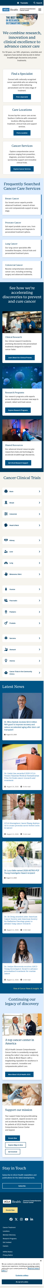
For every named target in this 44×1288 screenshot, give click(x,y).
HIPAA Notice (7, 1252)
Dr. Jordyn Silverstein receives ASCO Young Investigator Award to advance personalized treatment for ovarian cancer (21, 970)
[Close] (40, 1260)
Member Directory (9, 1235)
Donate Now (10, 1210)
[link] (22, 716)
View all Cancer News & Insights (26, 988)
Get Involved (7, 1242)
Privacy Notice (8, 1255)
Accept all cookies (22, 1282)
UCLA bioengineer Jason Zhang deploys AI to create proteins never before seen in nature (22, 825)
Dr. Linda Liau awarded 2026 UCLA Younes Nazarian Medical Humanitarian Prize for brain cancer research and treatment (21, 776)
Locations (6, 1231)
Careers (5, 1246)
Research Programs (10, 1238)
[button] (22, 2)
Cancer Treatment (9, 1227)
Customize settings (22, 1275)
